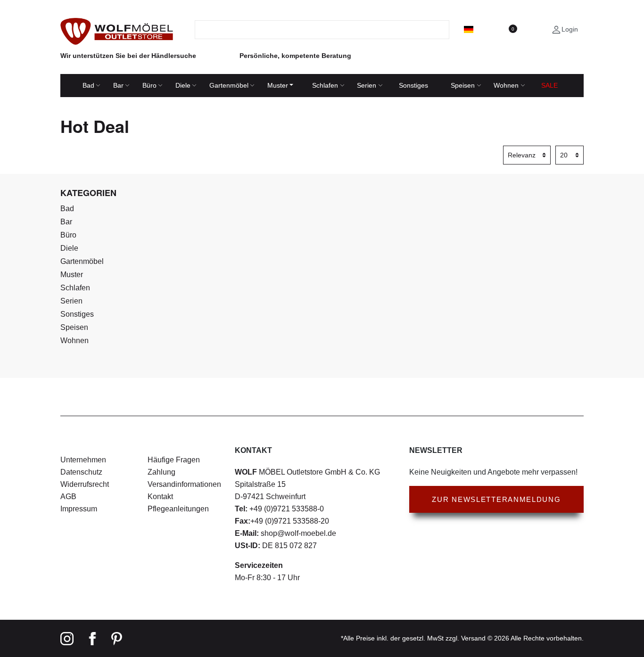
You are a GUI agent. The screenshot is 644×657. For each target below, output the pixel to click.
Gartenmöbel (228, 85)
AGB (68, 497)
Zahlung (161, 472)
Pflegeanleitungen (178, 509)
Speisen (463, 85)
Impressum (78, 509)
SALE (549, 85)
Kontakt (160, 497)
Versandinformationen (184, 484)
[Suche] (443, 29)
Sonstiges (413, 85)
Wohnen (506, 85)
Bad (88, 85)
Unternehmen (83, 460)
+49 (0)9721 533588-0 (286, 509)
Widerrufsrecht (84, 484)
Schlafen (325, 85)
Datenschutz (81, 472)
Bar (118, 85)
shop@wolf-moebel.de (297, 533)
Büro (149, 85)
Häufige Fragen (174, 460)
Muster (277, 85)
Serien (366, 85)
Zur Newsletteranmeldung (496, 499)
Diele (182, 85)
